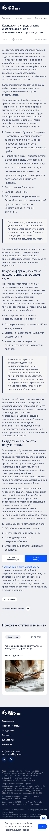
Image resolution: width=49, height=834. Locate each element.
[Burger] (45, 8)
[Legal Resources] (11, 7)
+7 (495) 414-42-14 (11, 751)
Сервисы (6, 735)
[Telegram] (4, 759)
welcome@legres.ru (12, 754)
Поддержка (8, 730)
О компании (8, 721)
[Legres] (11, 712)
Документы (8, 739)
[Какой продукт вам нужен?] (43, 818)
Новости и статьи (11, 725)
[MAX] (11, 759)
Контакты (7, 744)
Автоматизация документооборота (20, 567)
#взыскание (9, 599)
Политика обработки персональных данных (21, 814)
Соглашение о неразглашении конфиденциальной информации (24, 810)
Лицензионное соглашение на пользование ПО (23, 816)
